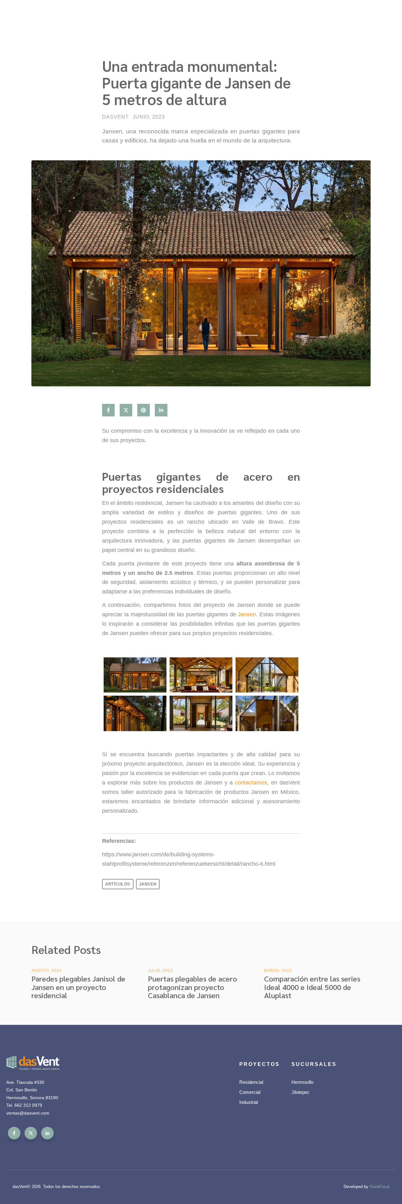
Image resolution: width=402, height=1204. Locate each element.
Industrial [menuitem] (248, 1102)
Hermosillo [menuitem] (302, 1082)
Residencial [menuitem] (251, 1082)
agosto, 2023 (46, 970)
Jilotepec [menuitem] (300, 1092)
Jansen (247, 614)
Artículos (117, 884)
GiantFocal (379, 1186)
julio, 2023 (160, 970)
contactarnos (251, 782)
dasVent (115, 117)
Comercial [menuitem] (249, 1092)
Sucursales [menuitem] (314, 1064)
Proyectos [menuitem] (259, 1064)
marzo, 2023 (278, 970)
